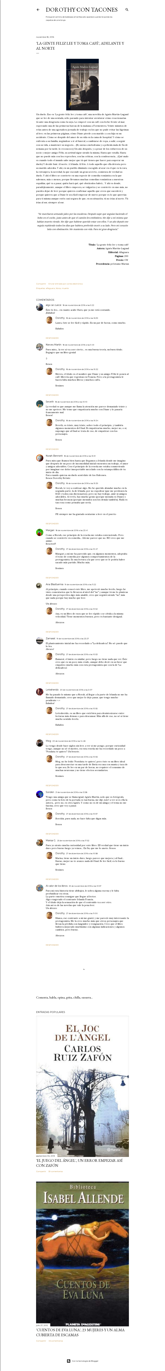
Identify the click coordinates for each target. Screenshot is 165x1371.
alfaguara (50, 288)
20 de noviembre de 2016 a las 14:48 (69, 741)
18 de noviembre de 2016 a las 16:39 (82, 318)
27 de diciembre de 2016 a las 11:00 (82, 913)
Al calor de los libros (57, 885)
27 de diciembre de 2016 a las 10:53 (82, 654)
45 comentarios (56, 1341)
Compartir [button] (41, 284)
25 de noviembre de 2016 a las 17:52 (73, 840)
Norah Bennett (54, 455)
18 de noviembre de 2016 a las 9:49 (78, 345)
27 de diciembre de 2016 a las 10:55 (81, 708)
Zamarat (50, 638)
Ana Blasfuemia (54, 584)
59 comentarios (56, 1171)
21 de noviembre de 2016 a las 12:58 (71, 792)
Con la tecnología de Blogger (85, 1361)
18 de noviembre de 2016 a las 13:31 (80, 456)
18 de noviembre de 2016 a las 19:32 (82, 369)
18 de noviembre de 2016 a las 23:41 (72, 530)
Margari (50, 530)
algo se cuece (53, 305)
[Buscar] (127, 9)
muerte (65, 288)
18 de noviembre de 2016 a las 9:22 (78, 305)
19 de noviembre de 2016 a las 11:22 (80, 584)
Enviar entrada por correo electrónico (66, 284)
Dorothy (60, 317)
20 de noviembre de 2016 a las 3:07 (76, 690)
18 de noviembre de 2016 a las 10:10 (71, 402)
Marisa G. (51, 840)
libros (58, 288)
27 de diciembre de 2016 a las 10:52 (82, 609)
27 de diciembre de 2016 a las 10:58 (82, 853)
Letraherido (52, 689)
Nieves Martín (53, 344)
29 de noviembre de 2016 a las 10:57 (85, 886)
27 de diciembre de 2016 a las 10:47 (82, 549)
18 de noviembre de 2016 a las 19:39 (82, 483)
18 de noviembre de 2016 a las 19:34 (82, 420)
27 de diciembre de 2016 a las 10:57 (82, 814)
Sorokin (50, 792)
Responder (52, 338)
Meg (48, 740)
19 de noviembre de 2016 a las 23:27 (73, 638)
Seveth (50, 401)
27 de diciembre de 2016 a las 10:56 (82, 757)
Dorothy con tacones (82, 9)
